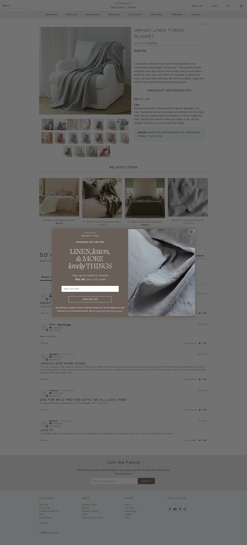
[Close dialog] (191, 231)
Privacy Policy (101, 311)
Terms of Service (116, 311)
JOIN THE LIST (90, 299)
